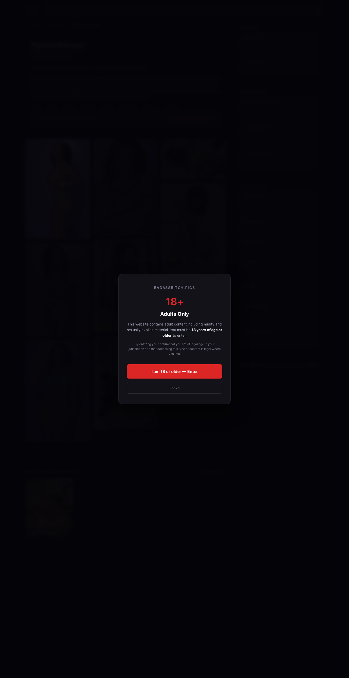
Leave (174, 387)
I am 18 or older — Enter (175, 371)
